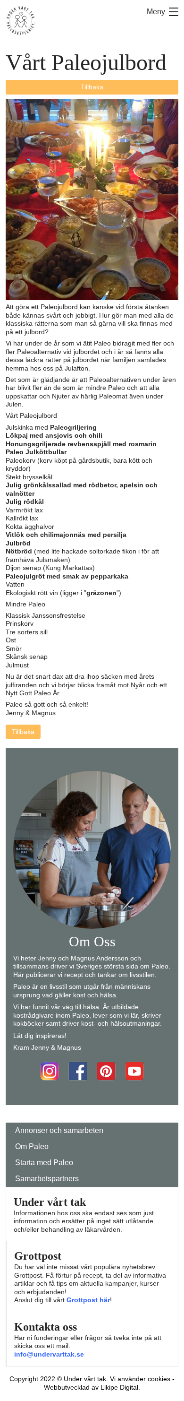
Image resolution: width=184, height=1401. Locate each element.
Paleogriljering (73, 427)
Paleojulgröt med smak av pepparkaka (67, 576)
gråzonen (101, 593)
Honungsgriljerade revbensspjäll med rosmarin (81, 444)
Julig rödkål (25, 501)
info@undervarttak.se (49, 1354)
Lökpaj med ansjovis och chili (54, 435)
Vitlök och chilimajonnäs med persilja (66, 534)
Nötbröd (19, 551)
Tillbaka (92, 87)
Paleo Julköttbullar (36, 452)
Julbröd (18, 543)
